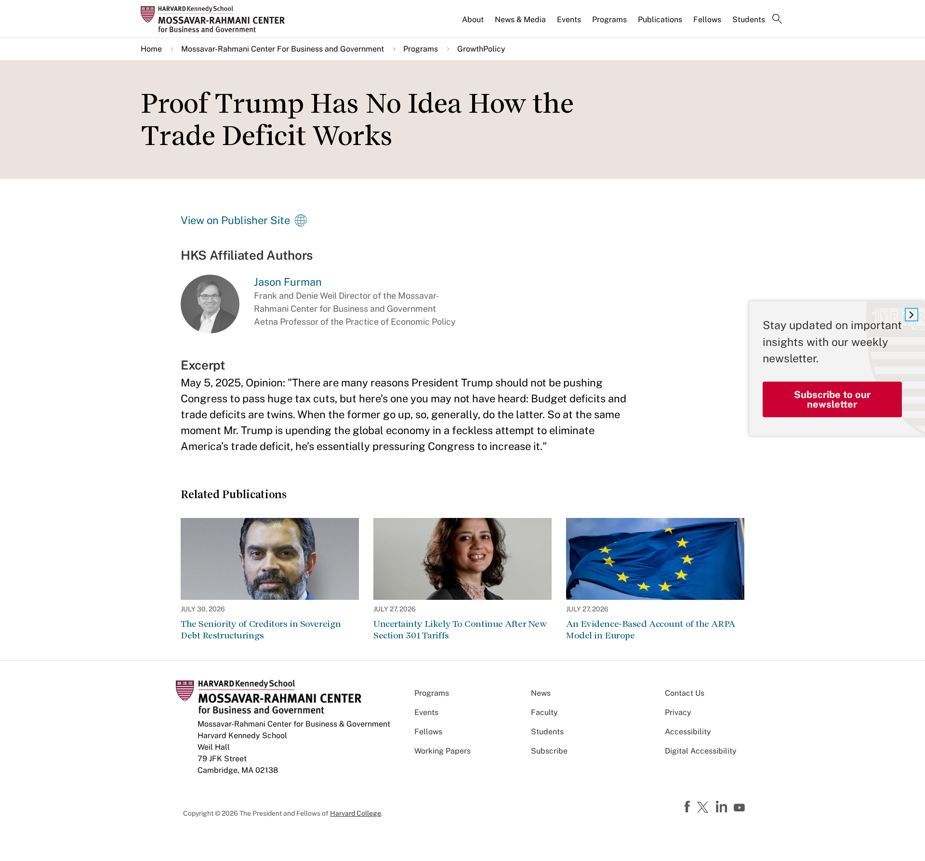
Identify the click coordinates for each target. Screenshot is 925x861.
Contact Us (684, 693)
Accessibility (688, 731)
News (541, 693)
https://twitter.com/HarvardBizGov (704, 808)
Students (748, 19)
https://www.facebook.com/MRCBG (688, 807)
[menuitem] (473, 24)
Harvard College (355, 813)
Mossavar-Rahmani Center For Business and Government (282, 48)
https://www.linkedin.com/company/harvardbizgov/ (722, 807)
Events (569, 19)
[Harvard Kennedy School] (216, 19)
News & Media (520, 19)
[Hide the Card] (911, 314)
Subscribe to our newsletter (832, 399)
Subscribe (549, 750)
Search (777, 20)
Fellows (707, 19)
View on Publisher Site (235, 220)
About (473, 19)
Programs (609, 19)
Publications (660, 19)
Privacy (678, 712)
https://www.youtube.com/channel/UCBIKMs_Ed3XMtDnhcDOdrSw (740, 808)
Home (151, 48)
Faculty (544, 712)
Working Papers (442, 750)
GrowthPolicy (481, 48)
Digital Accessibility (701, 750)
